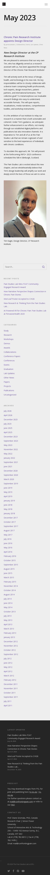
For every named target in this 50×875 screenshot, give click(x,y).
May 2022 (8, 453)
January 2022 (9, 458)
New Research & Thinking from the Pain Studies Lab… (24, 305)
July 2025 (7, 423)
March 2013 (9, 628)
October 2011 (10, 692)
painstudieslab (10, 44)
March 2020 (9, 479)
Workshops (8, 339)
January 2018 (9, 513)
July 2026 (7, 411)
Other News (9, 377)
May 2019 (8, 492)
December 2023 (11, 436)
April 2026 (8, 415)
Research (8, 335)
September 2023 (11, 441)
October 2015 (10, 560)
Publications (9, 390)
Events (28, 44)
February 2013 (10, 633)
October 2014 (10, 590)
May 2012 (8, 667)
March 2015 (9, 577)
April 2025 (8, 432)
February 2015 (10, 581)
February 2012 (10, 680)
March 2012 (9, 675)
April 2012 (8, 671)
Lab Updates (34, 44)
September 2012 (11, 654)
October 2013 (10, 611)
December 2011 (11, 684)
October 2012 (10, 650)
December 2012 (11, 641)
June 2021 (8, 466)
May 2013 (8, 620)
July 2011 (7, 701)
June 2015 (8, 573)
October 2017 (10, 522)
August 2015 (9, 569)
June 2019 (8, 488)
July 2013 (7, 616)
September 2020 (11, 475)
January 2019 (9, 500)
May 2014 (8, 607)
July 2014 (7, 599)
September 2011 (11, 697)
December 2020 (11, 470)
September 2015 (11, 564)
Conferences (9, 360)
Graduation (8, 369)
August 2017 (9, 530)
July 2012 (7, 658)
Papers (7, 382)
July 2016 (7, 539)
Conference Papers (12, 356)
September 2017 (11, 526)
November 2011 (11, 688)
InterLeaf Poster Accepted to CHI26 (19, 299)
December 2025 (11, 419)
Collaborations (20, 44)
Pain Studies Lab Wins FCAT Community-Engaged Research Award (21, 285)
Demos (7, 343)
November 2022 (11, 449)
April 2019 (8, 496)
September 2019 (11, 483)
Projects (7, 386)
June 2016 (8, 543)
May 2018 (8, 509)
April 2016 (8, 552)
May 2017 (8, 534)
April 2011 (8, 705)
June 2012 (8, 663)
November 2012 (11, 645)
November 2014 (11, 586)
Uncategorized (10, 394)
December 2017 (11, 517)
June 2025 (8, 428)
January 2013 (9, 637)
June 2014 (8, 603)
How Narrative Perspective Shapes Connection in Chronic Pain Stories (25, 293)
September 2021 (11, 462)
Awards (7, 347)
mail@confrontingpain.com (24, 843)
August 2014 (9, 594)
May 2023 (8, 445)
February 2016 (10, 556)
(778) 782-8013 (19, 837)
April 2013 (8, 624)
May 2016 (8, 547)
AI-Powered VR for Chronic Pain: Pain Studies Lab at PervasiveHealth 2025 (25, 312)
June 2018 (8, 505)
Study (6, 330)
